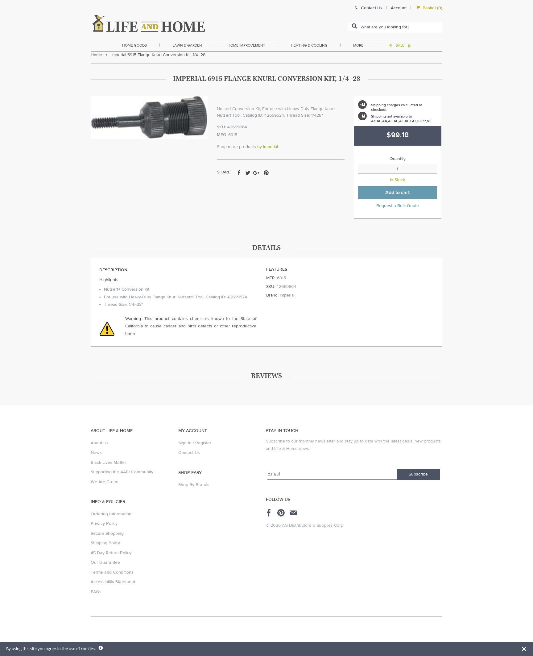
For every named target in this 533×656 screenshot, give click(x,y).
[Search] (354, 26)
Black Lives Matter (108, 462)
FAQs (96, 592)
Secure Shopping (107, 533)
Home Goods (134, 45)
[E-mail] (294, 513)
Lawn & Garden (187, 45)
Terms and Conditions (112, 572)
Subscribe (418, 474)
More (358, 45)
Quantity (398, 159)
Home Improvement (246, 45)
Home (96, 55)
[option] (149, 117)
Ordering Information (111, 514)
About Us (100, 443)
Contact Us (189, 452)
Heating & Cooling (309, 45)
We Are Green (104, 482)
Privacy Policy (104, 523)
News (96, 452)
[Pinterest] (282, 513)
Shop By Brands (193, 485)
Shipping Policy (105, 543)
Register (203, 443)
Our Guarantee (105, 562)
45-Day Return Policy (111, 553)
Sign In (185, 443)
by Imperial (267, 147)
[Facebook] (270, 513)
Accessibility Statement (113, 582)
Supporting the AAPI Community (122, 472)
